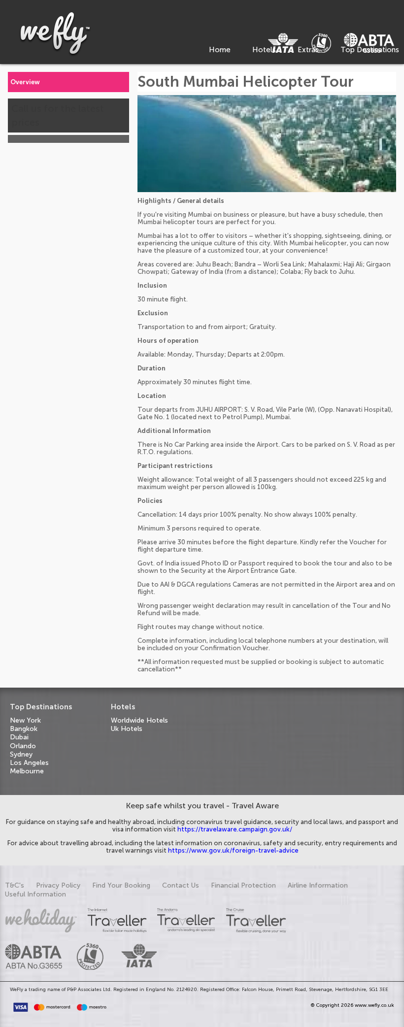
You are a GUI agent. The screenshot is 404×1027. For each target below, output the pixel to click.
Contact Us (180, 885)
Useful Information (35, 894)
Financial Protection (243, 885)
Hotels (264, 49)
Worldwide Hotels (139, 720)
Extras (308, 49)
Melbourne (27, 771)
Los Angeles (29, 763)
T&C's (14, 885)
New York (25, 720)
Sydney (21, 754)
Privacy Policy (58, 885)
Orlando (23, 746)
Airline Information (318, 885)
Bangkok (23, 729)
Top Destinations (369, 49)
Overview (25, 82)
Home (220, 49)
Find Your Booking (121, 885)
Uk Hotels (126, 729)
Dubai (19, 737)
